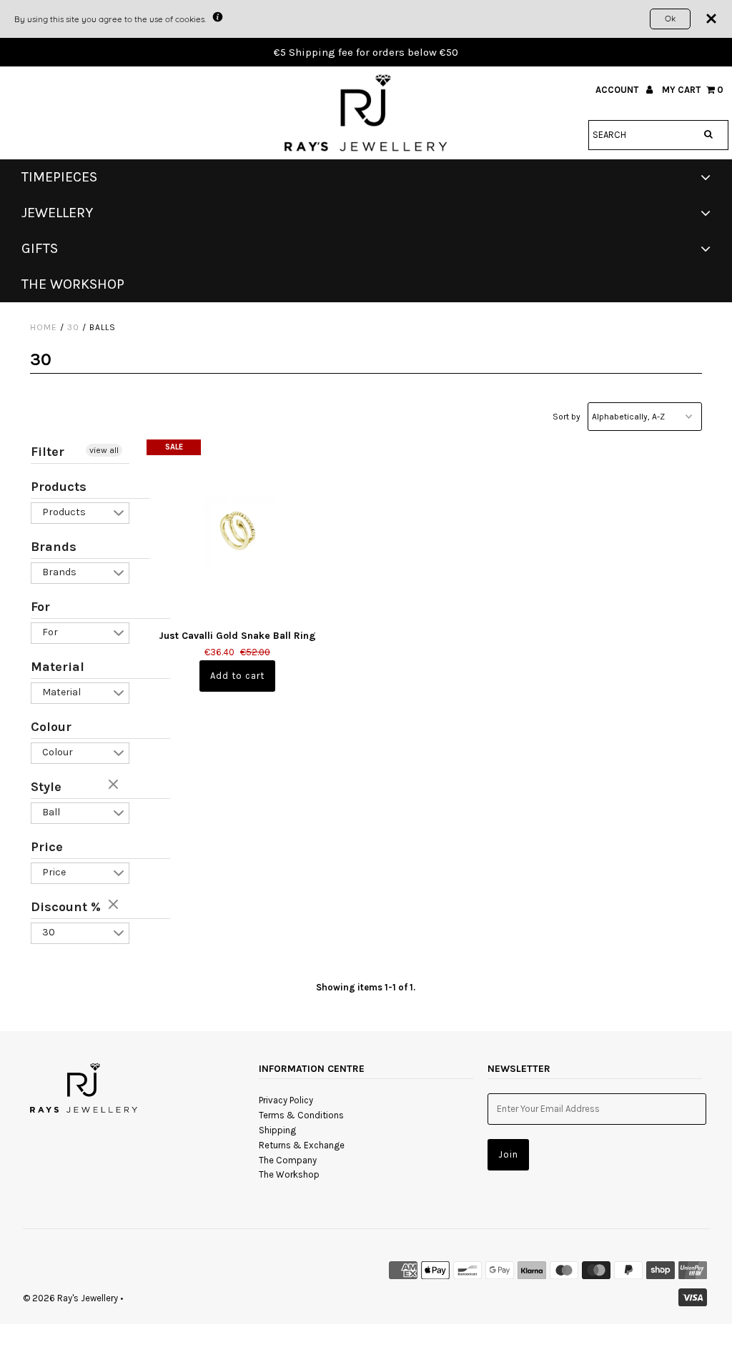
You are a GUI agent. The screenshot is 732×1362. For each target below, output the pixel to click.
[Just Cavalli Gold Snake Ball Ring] (237, 530)
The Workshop (289, 1174)
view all (104, 450)
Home (43, 327)
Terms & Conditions (301, 1115)
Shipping (277, 1130)
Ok (670, 18)
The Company (288, 1160)
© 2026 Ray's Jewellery (70, 1298)
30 (73, 327)
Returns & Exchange (302, 1145)
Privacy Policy (286, 1100)
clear (115, 785)
